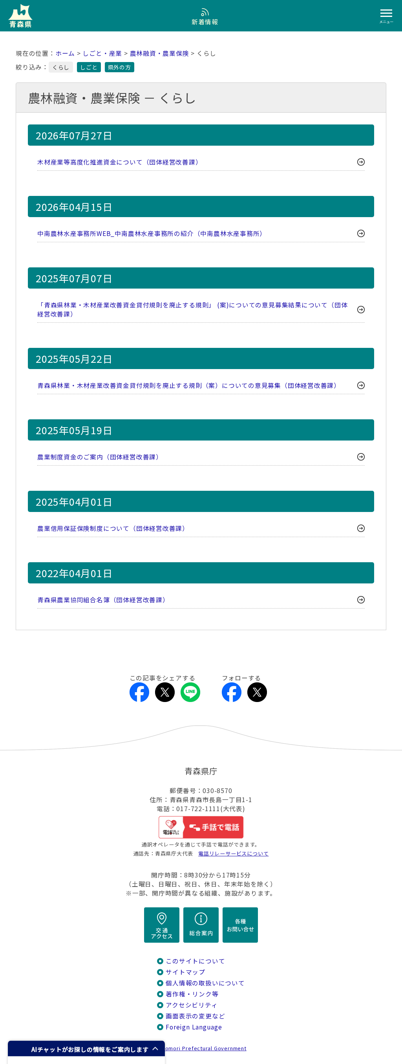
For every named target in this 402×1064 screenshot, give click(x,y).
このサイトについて (195, 960)
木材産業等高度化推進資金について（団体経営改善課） (119, 161)
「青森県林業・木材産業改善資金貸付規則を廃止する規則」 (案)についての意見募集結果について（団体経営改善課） (192, 309)
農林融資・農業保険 (159, 53)
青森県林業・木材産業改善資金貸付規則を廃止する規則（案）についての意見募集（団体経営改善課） (188, 385)
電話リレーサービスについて (233, 853)
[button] (86, 1048)
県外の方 (119, 67)
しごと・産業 (102, 53)
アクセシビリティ (191, 1004)
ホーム (65, 53)
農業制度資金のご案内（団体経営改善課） (100, 456)
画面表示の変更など (195, 1015)
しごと (88, 67)
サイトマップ (185, 971)
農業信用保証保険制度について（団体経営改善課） (113, 528)
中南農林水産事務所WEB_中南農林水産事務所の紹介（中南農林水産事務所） (151, 233)
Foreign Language (194, 1026)
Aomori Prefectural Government (204, 1048)
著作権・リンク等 (192, 993)
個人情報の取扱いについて (205, 982)
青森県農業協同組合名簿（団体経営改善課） (103, 599)
